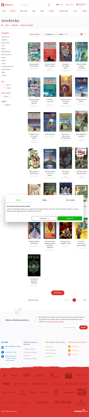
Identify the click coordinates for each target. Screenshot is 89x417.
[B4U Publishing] (21, 383)
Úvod (3, 11)
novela (3, 57)
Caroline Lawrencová (49, 69)
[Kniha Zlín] (76, 383)
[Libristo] (26, 402)
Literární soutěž (63, 11)
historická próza (5, 51)
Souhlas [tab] (18, 200)
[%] (65, 158)
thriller (3, 72)
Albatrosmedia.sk (51, 353)
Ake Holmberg (81, 248)
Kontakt (84, 11)
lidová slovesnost (6, 54)
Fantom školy (49, 134)
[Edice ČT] (33, 392)
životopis (4, 75)
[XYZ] (26, 375)
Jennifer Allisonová (81, 70)
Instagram (75, 346)
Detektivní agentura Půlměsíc (34, 281)
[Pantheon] (56, 392)
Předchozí (67, 300)
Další (84, 300)
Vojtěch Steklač (34, 176)
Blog (33, 11)
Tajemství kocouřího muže (65, 66)
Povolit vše (69, 218)
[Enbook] (63, 402)
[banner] (7, 5)
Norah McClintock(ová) (65, 177)
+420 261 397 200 (11, 352)
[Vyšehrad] (9, 392)
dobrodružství (5, 43)
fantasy (3, 48)
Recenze (51, 11)
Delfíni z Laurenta (50, 100)
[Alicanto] (57, 383)
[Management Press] (6, 383)
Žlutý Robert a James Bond (34, 172)
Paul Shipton (65, 246)
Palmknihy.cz (49, 347)
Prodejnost (49, 34)
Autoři (42, 11)
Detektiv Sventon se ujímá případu (81, 243)
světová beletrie (5, 69)
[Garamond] (9, 402)
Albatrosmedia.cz (51, 350)
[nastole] (55, 375)
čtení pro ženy (5, 37)
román (3, 63)
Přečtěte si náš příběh (30, 358)
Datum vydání (34, 34)
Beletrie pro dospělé (27, 25)
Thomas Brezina (81, 104)
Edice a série (23, 11)
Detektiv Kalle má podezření (81, 172)
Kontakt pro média (29, 349)
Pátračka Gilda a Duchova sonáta (65, 101)
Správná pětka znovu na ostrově (34, 101)
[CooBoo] (4, 375)
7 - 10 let (8, 85)
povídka (3, 60)
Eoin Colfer (34, 285)
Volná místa (27, 355)
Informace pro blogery (30, 352)
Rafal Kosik (65, 141)
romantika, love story (7, 66)
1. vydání (8, 105)
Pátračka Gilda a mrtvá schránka (81, 66)
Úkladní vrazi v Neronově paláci (34, 136)
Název (61, 34)
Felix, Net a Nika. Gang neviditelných (66, 136)
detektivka (15, 25)
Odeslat (83, 327)
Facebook (75, 350)
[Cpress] (82, 375)
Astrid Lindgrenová (81, 139)
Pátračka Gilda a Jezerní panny (50, 173)
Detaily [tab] (44, 200)
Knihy (12, 11)
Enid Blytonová (34, 69)
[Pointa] (68, 392)
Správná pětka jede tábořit (34, 65)
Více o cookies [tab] (70, 200)
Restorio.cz (49, 356)
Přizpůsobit (43, 218)
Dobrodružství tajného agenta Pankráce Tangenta (49, 244)
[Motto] (14, 375)
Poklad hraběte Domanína (34, 242)
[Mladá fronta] (82, 392)
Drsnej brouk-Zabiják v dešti (66, 242)
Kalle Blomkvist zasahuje (81, 135)
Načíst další (57, 292)
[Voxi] (22, 392)
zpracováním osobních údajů (55, 321)
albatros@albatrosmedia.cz (13, 347)
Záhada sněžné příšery (81, 100)
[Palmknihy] (44, 392)
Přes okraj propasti (65, 172)
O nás (75, 11)
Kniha (7, 96)
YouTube (74, 354)
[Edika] (40, 375)
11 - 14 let (8, 88)
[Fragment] (40, 383)
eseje (3, 46)
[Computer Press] (68, 375)
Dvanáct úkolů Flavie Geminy (50, 65)
